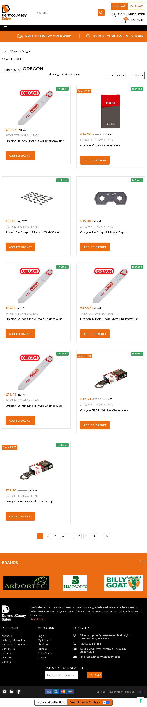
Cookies (100, 691)
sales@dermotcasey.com (103, 657)
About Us (7, 636)
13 (86, 536)
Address (42, 648)
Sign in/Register (131, 14)
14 (94, 536)
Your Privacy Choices (85, 702)
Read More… (37, 619)
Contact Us (8, 648)
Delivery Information (14, 640)
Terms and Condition (14, 644)
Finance (42, 657)
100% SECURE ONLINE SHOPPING (115, 36)
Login (41, 636)
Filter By (10, 70)
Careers (6, 661)
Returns (6, 653)
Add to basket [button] (20, 156)
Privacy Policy (115, 691)
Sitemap (129, 691)
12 (78, 536)
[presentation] (140, 561)
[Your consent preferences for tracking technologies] (140, 700)
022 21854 (95, 643)
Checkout (43, 644)
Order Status (45, 653)
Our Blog (7, 657)
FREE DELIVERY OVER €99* (42, 36)
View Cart (135, 20)
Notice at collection (50, 702)
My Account (44, 640)
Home (5, 51)
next (107, 536)
